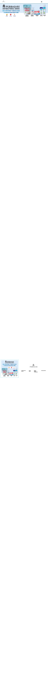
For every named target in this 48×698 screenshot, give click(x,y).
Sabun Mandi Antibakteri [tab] (36, 371)
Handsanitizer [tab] (43, 370)
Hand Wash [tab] (30, 371)
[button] (42, 2)
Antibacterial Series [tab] (23, 371)
